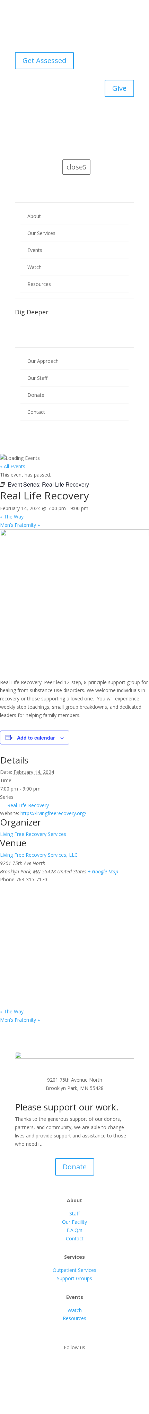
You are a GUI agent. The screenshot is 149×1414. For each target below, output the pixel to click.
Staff (74, 1213)
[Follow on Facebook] (67, 1367)
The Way (12, 516)
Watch (75, 1310)
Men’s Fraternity (20, 525)
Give (119, 88)
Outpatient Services (74, 1270)
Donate (75, 1166)
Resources (74, 1318)
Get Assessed (44, 60)
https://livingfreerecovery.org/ (53, 813)
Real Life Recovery (28, 805)
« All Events (12, 466)
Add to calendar (36, 737)
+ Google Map (103, 871)
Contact (75, 1238)
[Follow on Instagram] (81, 1367)
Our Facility (74, 1222)
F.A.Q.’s (74, 1230)
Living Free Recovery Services (33, 834)
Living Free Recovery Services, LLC (39, 855)
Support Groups (74, 1278)
